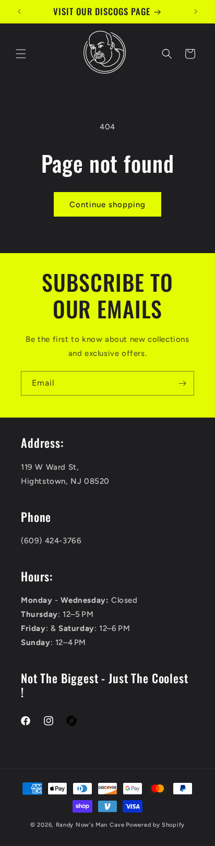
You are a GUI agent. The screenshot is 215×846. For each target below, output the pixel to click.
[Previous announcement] (19, 11)
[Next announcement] (195, 11)
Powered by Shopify (155, 824)
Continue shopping (107, 204)
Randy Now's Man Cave (90, 824)
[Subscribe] (182, 383)
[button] (20, 53)
